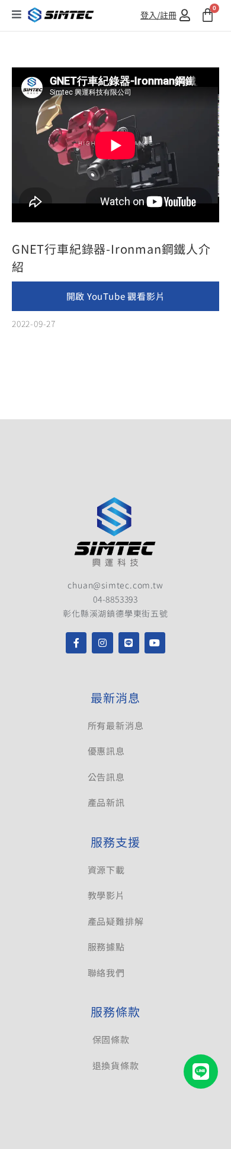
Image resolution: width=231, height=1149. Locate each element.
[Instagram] (102, 642)
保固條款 (111, 1039)
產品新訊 (106, 802)
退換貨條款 (115, 1065)
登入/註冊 (158, 15)
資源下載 (106, 869)
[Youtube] (155, 642)
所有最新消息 (116, 725)
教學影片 (106, 895)
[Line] (128, 642)
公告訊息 (106, 777)
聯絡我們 (106, 972)
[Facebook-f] (76, 642)
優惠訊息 (106, 751)
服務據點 (106, 946)
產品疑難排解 (116, 921)
